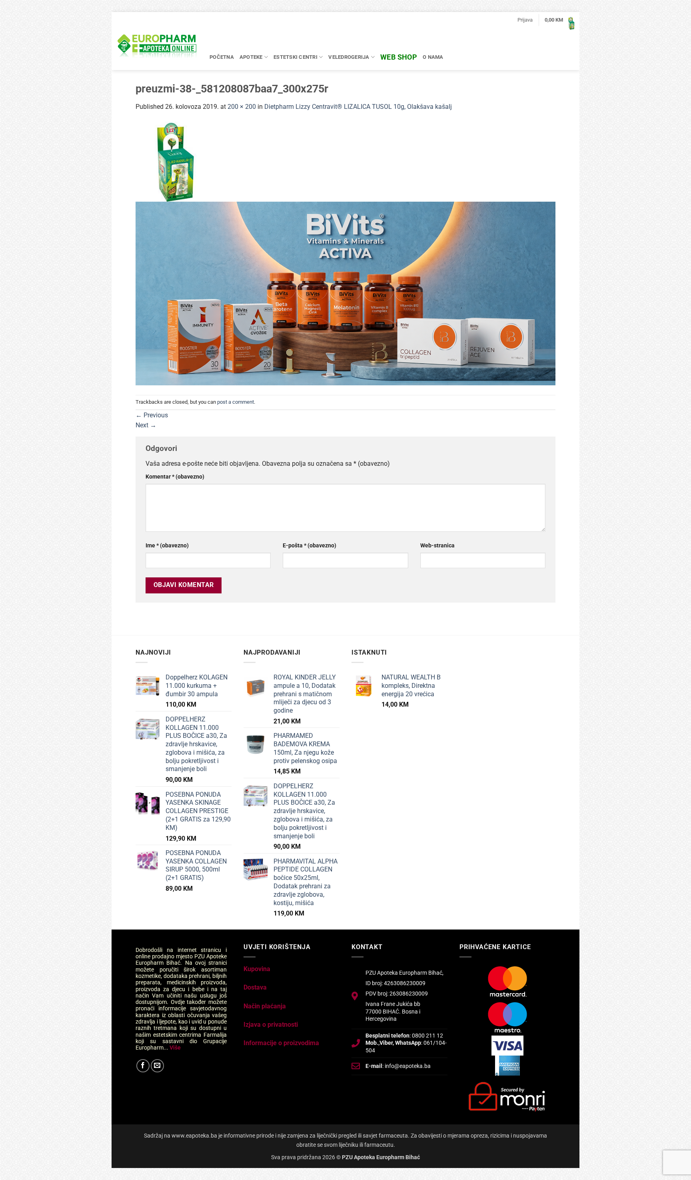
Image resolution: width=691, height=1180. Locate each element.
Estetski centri (296, 57)
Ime (167, 545)
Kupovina (257, 969)
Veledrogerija (348, 57)
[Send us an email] (157, 1065)
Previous (152, 415)
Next (146, 425)
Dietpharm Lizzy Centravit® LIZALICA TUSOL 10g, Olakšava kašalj (358, 106)
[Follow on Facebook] (143, 1065)
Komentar (175, 476)
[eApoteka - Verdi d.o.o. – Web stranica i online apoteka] (158, 47)
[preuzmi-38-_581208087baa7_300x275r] (176, 161)
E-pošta (309, 545)
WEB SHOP (398, 57)
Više (175, 1047)
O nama (433, 57)
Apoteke (251, 57)
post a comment (235, 402)
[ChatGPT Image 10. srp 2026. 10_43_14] (345, 293)
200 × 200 (242, 106)
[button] (525, 20)
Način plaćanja (265, 1006)
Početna (222, 57)
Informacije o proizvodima (281, 1043)
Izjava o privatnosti (271, 1024)
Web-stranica (437, 545)
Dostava (255, 987)
